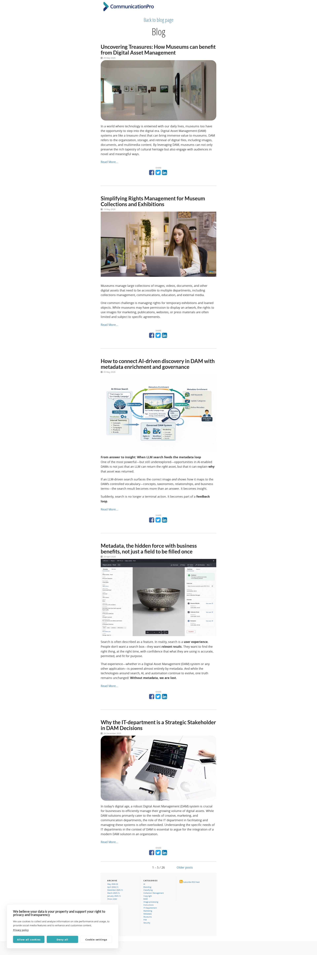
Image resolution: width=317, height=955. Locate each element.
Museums (147, 916)
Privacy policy (21, 930)
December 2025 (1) (115, 890)
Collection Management (153, 893)
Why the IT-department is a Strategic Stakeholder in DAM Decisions (158, 725)
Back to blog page (159, 19)
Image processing (150, 902)
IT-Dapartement (150, 908)
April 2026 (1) (112, 887)
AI (144, 884)
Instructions (148, 905)
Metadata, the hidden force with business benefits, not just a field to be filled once (149, 548)
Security (146, 922)
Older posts (185, 867)
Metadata (147, 914)
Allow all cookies (28, 939)
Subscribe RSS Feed (191, 882)
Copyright (147, 896)
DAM (145, 899)
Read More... (109, 162)
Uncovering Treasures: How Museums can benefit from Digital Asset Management (158, 49)
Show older (112, 899)
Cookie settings (96, 939)
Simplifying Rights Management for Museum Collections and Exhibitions (153, 201)
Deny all (62, 939)
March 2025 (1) (113, 893)
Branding (147, 887)
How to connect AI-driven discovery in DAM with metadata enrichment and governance (158, 364)
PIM (145, 919)
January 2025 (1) (114, 896)
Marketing (147, 911)
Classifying (148, 890)
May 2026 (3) (112, 884)
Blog (158, 31)
